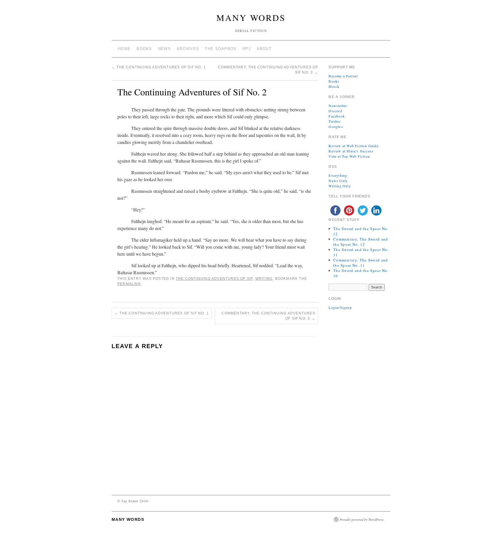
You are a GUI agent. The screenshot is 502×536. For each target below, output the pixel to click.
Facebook (337, 116)
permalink (129, 284)
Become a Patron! (343, 76)
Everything (338, 175)
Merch (334, 86)
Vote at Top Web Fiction (349, 156)
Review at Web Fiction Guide (353, 145)
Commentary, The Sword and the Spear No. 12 (360, 241)
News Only (338, 180)
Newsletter (338, 105)
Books (144, 49)
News (164, 49)
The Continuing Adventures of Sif (214, 279)
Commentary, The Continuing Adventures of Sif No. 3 (268, 315)
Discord (335, 110)
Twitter (334, 121)
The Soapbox (220, 49)
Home (124, 49)
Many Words (251, 17)
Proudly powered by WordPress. (362, 519)
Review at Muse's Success (351, 151)
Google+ (336, 126)
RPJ (247, 49)
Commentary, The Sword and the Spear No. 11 (360, 262)
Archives (188, 49)
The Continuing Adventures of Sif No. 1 (159, 67)
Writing (263, 279)
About (264, 49)
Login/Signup (340, 307)
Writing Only (340, 186)
